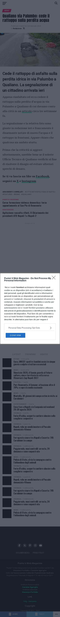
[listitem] (30, 327)
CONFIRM (15, 335)
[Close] (54, 278)
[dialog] (30, 308)
